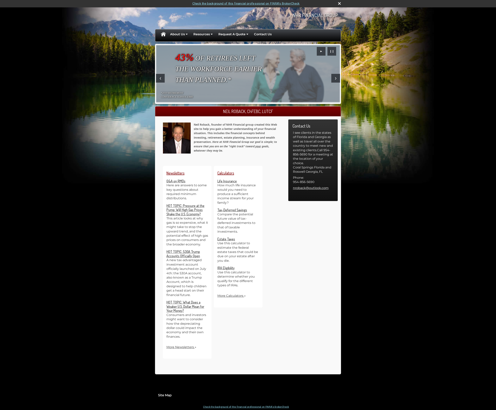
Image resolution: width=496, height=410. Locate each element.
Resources (201, 34)
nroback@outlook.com (311, 188)
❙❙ (332, 51)
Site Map (165, 395)
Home (163, 34)
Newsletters (175, 172)
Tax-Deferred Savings (232, 210)
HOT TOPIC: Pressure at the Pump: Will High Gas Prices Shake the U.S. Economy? (185, 210)
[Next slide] (335, 78)
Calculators (225, 172)
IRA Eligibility (226, 268)
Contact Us (263, 34)
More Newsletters (181, 347)
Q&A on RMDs (175, 181)
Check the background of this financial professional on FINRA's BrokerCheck (246, 3)
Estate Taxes (226, 239)
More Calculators (231, 296)
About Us (177, 34)
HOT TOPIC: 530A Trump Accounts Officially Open (183, 253)
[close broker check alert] (339, 3)
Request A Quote (231, 34)
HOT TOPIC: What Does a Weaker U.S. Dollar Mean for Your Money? (185, 306)
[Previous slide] (160, 78)
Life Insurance (227, 181)
